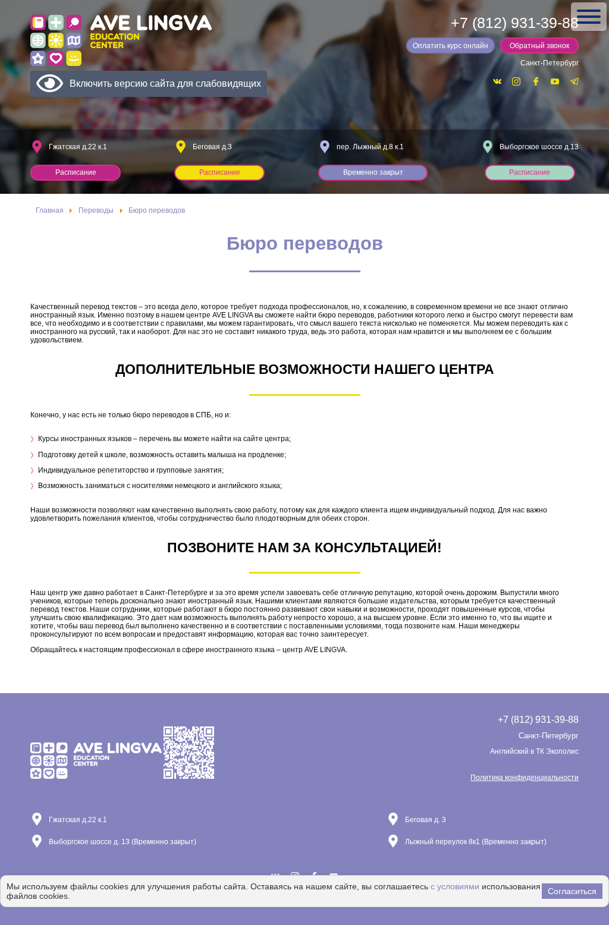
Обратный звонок (539, 46)
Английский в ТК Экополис (534, 751)
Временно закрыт (373, 172)
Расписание (75, 172)
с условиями (455, 886)
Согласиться (572, 891)
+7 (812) (515, 23)
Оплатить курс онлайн (450, 46)
